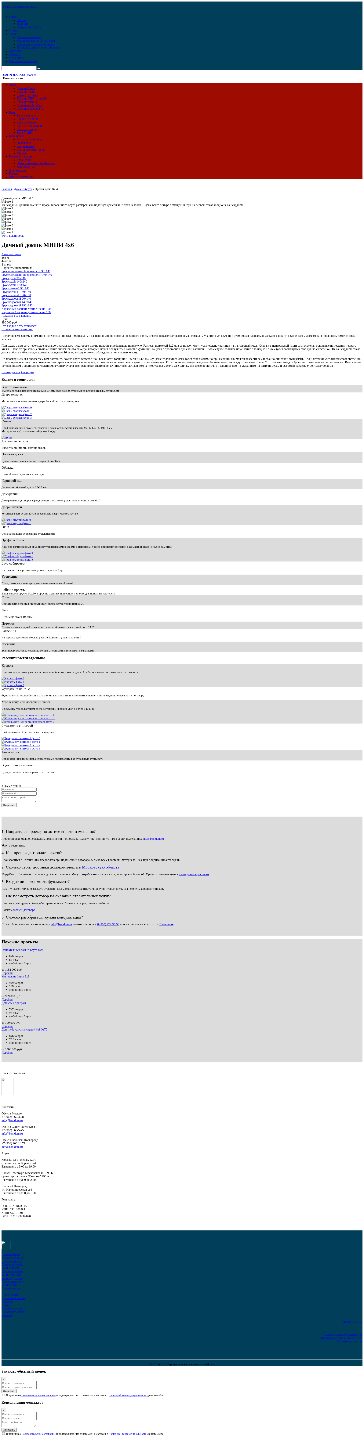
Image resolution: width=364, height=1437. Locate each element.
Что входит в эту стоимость (19, 325)
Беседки (14, 173)
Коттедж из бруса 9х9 (15, 976)
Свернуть (27, 372)
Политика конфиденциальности (341, 1338)
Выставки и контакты (23, 61)
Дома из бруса (26, 88)
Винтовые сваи (11, 1288)
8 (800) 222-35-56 (108, 924)
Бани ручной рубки (29, 125)
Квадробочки (25, 146)
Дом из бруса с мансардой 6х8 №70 (24, 1029)
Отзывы (14, 30)
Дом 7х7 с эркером (14, 1003)
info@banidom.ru (153, 838)
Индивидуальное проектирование (39, 47)
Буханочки (24, 159)
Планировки (17, 235)
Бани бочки (16, 136)
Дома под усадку (12, 1264)
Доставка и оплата (13, 1298)
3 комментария (11, 254)
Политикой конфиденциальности (128, 1395)
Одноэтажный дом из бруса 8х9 (22, 949)
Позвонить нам (351, 1321)
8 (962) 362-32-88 (13, 75)
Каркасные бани (27, 119)
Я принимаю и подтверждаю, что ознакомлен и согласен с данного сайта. (84, 1395)
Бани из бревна (26, 122)
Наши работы (10, 1294)
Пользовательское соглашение (342, 1334)
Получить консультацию (17, 329)
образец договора (24, 910)
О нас (12, 16)
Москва (31, 75)
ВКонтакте (166, 924)
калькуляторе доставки (194, 874)
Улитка (21, 153)
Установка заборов (29, 37)
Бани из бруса (26, 115)
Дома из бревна (27, 101)
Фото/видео (16, 57)
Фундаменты (17, 170)
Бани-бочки (9, 1285)
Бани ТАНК (24, 132)
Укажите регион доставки (19, 6)
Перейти (7, 973)
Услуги (13, 33)
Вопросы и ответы (29, 27)
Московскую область (100, 867)
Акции (6, 1305)
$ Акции (14, 54)
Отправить (9, 805)
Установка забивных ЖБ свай (36, 40)
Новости (22, 23)
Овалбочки (24, 142)
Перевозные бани (20, 156)
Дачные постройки (21, 177)
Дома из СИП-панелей (31, 98)
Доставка (15, 50)
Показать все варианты (16, 315)
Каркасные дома (27, 95)
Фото (5, 235)
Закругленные (26, 166)
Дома (12, 84)
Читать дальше (11, 372)
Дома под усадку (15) (30, 108)
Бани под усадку (27, 129)
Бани (12, 112)
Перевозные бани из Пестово (36, 163)
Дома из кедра (26, 91)
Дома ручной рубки (29, 105)
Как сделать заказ (13, 1311)
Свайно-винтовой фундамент (36, 44)
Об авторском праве (349, 1341)
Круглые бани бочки (30, 139)
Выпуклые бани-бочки (31, 149)
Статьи (21, 20)
